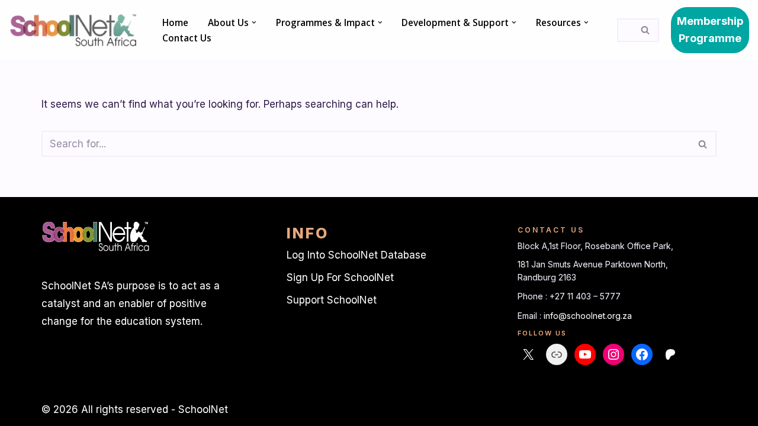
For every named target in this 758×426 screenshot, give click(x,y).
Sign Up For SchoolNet (340, 277)
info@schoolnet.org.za (588, 316)
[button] (254, 22)
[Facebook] (642, 354)
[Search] (645, 30)
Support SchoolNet (332, 300)
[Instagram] (613, 354)
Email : (531, 316)
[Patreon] (670, 354)
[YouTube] (585, 354)
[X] (528, 354)
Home (175, 22)
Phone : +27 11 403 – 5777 (569, 296)
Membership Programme (710, 29)
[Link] (556, 354)
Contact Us (186, 38)
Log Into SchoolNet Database (356, 255)
